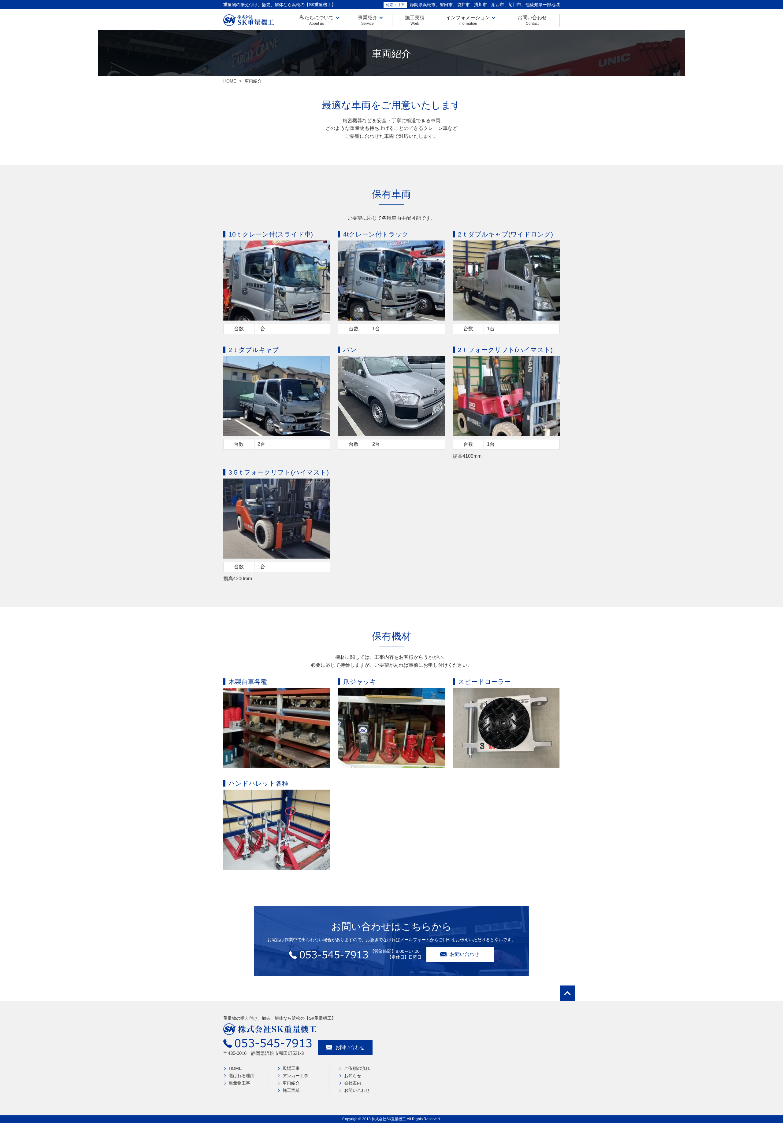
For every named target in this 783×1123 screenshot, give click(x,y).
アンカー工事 (295, 1075)
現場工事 (291, 1068)
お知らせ (352, 1075)
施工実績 (415, 20)
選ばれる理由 (241, 1075)
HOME (229, 81)
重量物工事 (239, 1083)
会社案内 (352, 1083)
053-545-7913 (329, 956)
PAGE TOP (567, 993)
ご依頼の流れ (357, 1068)
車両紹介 (291, 1083)
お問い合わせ (532, 20)
